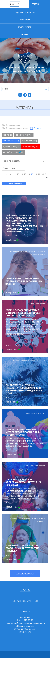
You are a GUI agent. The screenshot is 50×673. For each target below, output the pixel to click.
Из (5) (19, 152)
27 (32, 174)
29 (39, 174)
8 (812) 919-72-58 (25, 620)
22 (14, 174)
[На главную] (14, 4)
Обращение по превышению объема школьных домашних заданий (23, 281)
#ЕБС (32, 304)
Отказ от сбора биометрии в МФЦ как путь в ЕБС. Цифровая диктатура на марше (23, 313)
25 (25, 174)
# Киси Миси (39, 466)
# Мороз (41, 361)
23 (18, 174)
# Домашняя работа (35, 251)
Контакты (25, 612)
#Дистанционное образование (25, 361)
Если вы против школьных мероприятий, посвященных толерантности (22, 432)
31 (46, 174)
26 (29, 174)
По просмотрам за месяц (16, 128)
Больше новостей (25, 574)
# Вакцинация (37, 518)
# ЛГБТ (42, 413)
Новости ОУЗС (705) (23, 135)
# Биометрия (39, 304)
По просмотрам (12, 125)
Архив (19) (7, 152)
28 (36, 174)
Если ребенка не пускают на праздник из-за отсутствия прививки (22, 548)
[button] (35, 4)
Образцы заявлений (14, 183)
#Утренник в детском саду (20, 518)
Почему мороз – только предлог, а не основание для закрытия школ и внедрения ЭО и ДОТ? (24, 389)
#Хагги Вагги (28, 466)
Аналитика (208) (29, 141)
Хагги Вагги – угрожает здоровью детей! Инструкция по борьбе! (23, 482)
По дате (37, 128)
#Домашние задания (18, 251)
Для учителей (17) (11, 147)
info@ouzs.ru (25, 632)
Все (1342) (7, 135)
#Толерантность (32, 413)
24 (22, 174)
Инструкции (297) (11, 141)
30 (43, 174)
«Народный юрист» (25, 626)
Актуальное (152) (30, 147)
